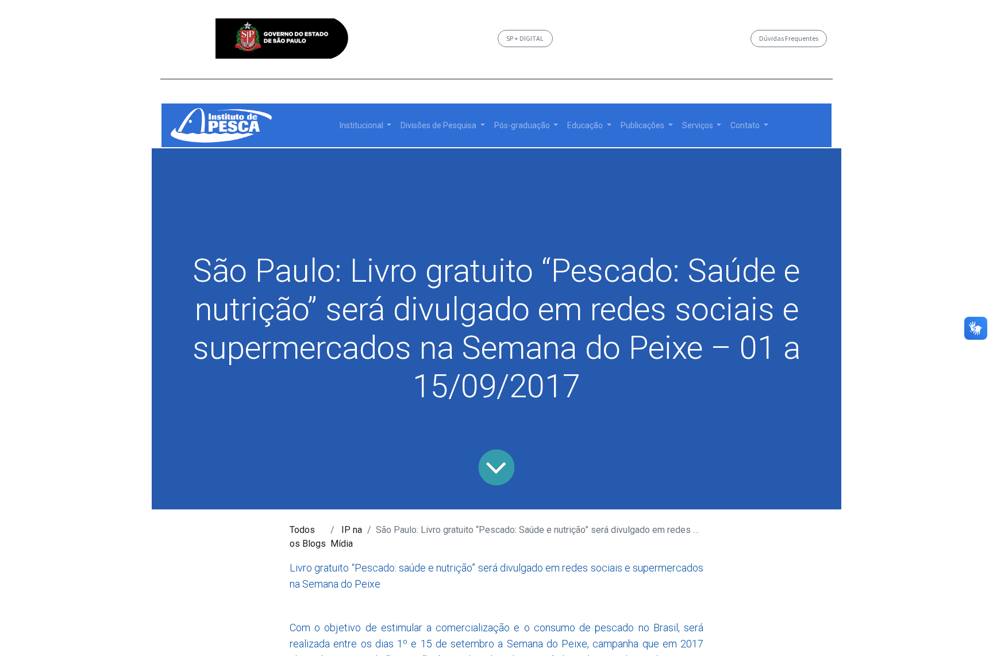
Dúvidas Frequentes (788, 38)
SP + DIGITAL (525, 38)
